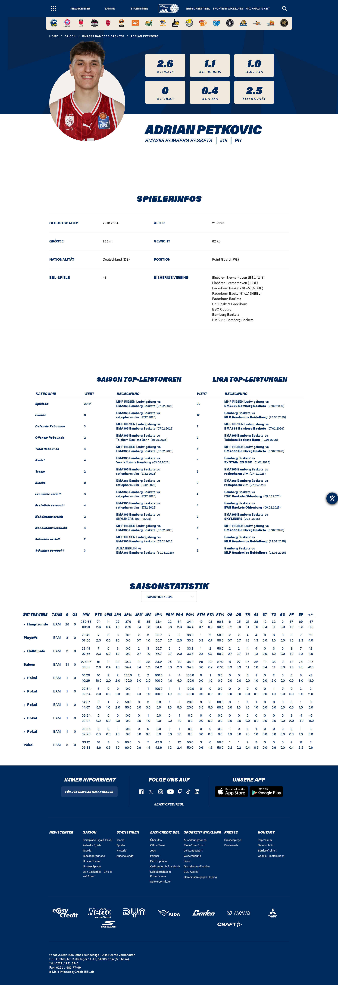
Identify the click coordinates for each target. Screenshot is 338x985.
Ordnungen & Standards (165, 866)
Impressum (265, 840)
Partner (154, 856)
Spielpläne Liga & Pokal (97, 840)
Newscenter (80, 8)
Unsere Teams (91, 861)
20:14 (88, 403)
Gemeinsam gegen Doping (200, 877)
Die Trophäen (158, 861)
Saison (110, 8)
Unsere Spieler (92, 866)
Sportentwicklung (228, 8)
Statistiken (139, 8)
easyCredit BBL (198, 8)
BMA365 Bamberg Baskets (103, 36)
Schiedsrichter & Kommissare (160, 874)
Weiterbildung (192, 856)
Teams (120, 840)
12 (198, 415)
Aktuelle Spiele (92, 845)
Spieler (121, 845)
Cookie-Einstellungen (271, 856)
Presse (231, 832)
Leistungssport (193, 850)
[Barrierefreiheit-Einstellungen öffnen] (332, 498)
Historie (121, 850)
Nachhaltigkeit (258, 8)
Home (53, 36)
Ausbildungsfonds (195, 840)
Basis (187, 861)
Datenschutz (265, 845)
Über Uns (156, 840)
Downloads (231, 845)
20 (198, 403)
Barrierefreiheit (267, 850)
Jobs (153, 850)
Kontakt (266, 832)
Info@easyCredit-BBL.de (77, 971)
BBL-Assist (191, 872)
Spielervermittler (160, 881)
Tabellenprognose (94, 856)
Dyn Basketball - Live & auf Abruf (97, 874)
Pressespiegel (233, 840)
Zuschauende (125, 856)
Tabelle (87, 850)
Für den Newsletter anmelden (89, 792)
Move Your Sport (194, 845)
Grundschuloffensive (196, 866)
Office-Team (157, 845)
